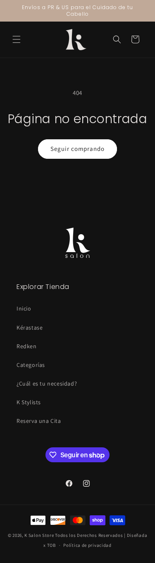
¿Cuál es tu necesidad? (47, 383)
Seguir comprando (77, 149)
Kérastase (30, 327)
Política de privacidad (87, 545)
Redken (27, 346)
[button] (16, 39)
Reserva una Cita (39, 421)
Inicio (24, 308)
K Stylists (29, 402)
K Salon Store (39, 535)
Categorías (31, 365)
